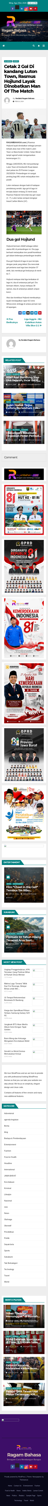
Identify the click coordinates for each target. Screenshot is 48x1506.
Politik (6, 1238)
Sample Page (30, 1495)
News (6, 1213)
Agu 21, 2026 (13, 1320)
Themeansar (24, 1480)
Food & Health (10, 1157)
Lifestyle (7, 1195)
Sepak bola (9, 1244)
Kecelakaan (9, 1182)
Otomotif (7, 1226)
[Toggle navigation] (43, 46)
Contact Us (17, 1486)
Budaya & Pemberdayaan (15, 1138)
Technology (9, 1269)
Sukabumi (24, 429)
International (9, 1170)
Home (10, 1486)
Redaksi (21, 1495)
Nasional (8, 1201)
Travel (6, 1276)
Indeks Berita (26, 1491)
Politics (14, 1495)
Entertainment (12, 884)
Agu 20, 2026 (13, 1346)
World (6, 1282)
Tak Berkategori (10, 1263)
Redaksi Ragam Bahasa (24, 98)
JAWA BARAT (16, 402)
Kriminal (7, 1188)
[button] (34, 46)
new (6, 1207)
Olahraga (8, 61)
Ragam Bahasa (14, 30)
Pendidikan (9, 1232)
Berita (9, 374)
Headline (8, 1163)
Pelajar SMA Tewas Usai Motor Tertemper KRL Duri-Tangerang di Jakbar (23, 1394)
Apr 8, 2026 (13, 894)
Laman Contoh (38, 1491)
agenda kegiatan (11, 1120)
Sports (15, 61)
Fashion (7, 1151)
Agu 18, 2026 (13, 944)
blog (6, 1132)
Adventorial (9, 1113)
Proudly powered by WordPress (15, 1477)
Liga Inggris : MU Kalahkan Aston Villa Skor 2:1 (33, 322)
